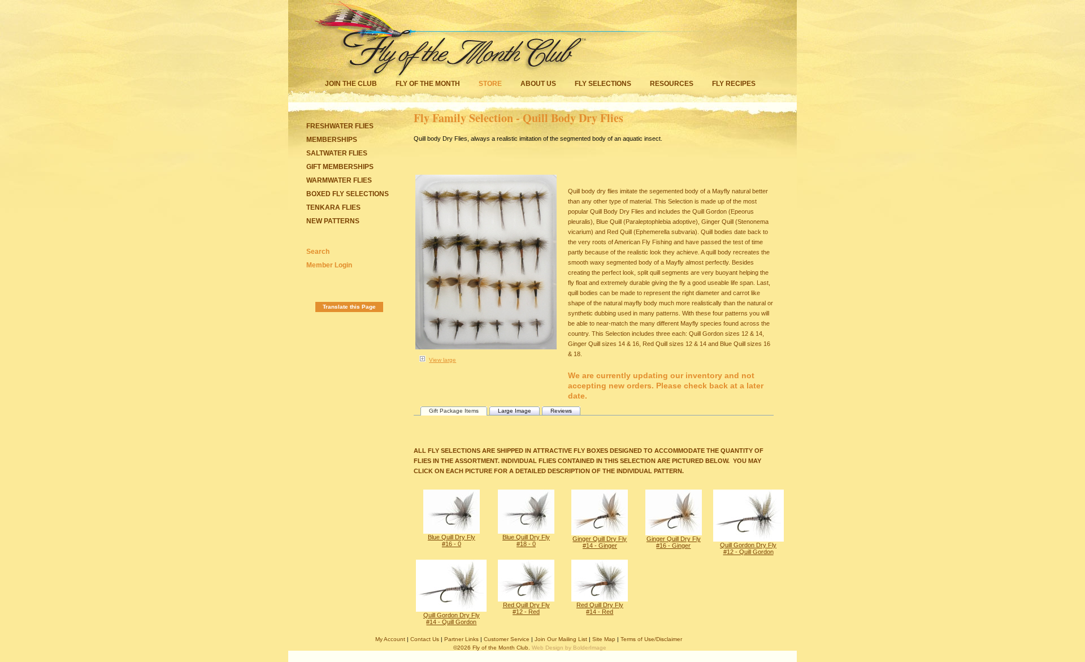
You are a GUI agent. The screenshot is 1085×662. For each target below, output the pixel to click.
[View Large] (422, 360)
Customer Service (507, 639)
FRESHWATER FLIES (340, 126)
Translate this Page (349, 307)
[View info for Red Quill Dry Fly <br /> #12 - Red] (526, 599)
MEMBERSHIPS (331, 140)
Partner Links (461, 639)
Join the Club (351, 84)
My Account (390, 639)
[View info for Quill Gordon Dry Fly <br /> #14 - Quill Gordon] (451, 609)
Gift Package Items (454, 411)
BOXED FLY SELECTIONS (347, 194)
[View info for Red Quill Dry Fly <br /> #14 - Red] (599, 599)
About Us (538, 84)
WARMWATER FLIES (339, 180)
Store (490, 84)
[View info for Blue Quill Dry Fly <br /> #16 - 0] (451, 531)
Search (317, 252)
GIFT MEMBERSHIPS (340, 167)
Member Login (329, 265)
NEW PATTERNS (332, 221)
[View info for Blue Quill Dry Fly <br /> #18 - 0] (526, 531)
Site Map (603, 639)
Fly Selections (604, 84)
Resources (671, 84)
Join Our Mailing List (561, 639)
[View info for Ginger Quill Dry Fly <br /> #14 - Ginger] (599, 533)
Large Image (514, 411)
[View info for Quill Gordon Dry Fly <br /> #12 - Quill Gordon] (748, 539)
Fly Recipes (734, 84)
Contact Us (424, 639)
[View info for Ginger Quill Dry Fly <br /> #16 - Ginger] (673, 533)
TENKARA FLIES (333, 207)
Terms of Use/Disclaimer (651, 639)
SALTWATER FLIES (336, 153)
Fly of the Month (428, 84)
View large (442, 360)
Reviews (561, 411)
